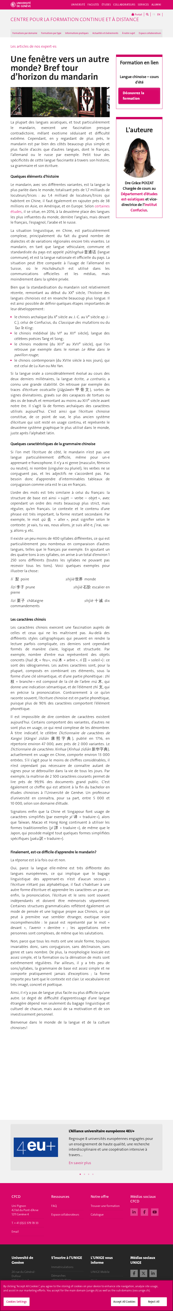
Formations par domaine (24, 33)
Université (78, 4)
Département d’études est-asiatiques (139, 196)
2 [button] (84, 1174)
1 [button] (80, 1174)
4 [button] (93, 1174)
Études (106, 4)
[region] (86, 1295)
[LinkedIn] (134, 1211)
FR (154, 14)
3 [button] (88, 1174)
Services (143, 4)
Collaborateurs (124, 4)
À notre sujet (128, 33)
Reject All (153, 1301)
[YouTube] (154, 1211)
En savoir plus (80, 1162)
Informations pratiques (77, 33)
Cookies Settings (16, 1301)
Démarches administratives (61, 1278)
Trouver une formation (105, 1206)
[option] (86, 1147)
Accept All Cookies (124, 1301)
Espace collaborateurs (150, 33)
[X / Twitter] (143, 1273)
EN (158, 14)
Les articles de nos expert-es (34, 46)
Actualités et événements (105, 33)
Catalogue (97, 1214)
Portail (138, 14)
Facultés (93, 4)
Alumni (156, 4)
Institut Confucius (144, 207)
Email (15, 1231)
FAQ (54, 1206)
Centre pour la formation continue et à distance (75, 19)
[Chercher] (147, 14)
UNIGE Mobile (100, 1272)
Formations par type (51, 33)
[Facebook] (144, 1211)
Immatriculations (62, 1267)
